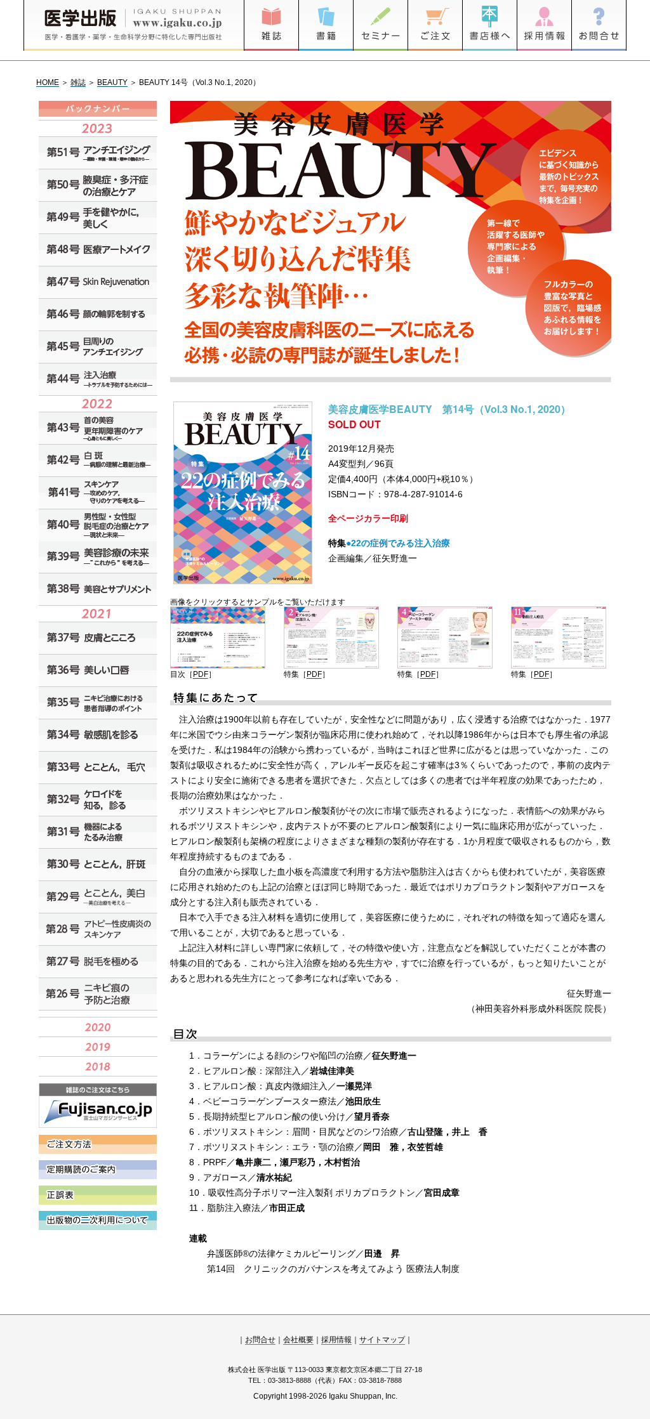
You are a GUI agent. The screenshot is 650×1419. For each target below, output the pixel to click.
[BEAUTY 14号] (217, 665)
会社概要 (298, 1339)
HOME (47, 82)
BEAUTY (112, 82)
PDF (200, 674)
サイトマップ (382, 1339)
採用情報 (336, 1339)
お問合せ (260, 1339)
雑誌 (78, 82)
